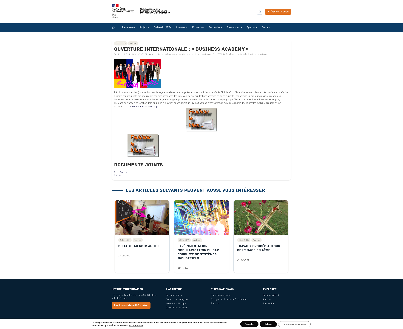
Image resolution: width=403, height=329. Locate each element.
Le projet (154, 106)
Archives (133, 43)
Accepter (249, 324)
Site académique (174, 295)
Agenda (267, 299)
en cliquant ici (136, 325)
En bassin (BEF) (162, 27)
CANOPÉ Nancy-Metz (176, 307)
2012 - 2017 (125, 240)
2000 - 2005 (244, 240)
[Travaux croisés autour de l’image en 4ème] (261, 217)
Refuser (268, 324)
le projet (117, 175)
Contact (266, 27)
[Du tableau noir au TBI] (142, 217)
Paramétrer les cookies (294, 324)
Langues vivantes (204, 54)
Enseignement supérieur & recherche (229, 299)
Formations (198, 27)
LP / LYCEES (217, 54)
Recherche (268, 303)
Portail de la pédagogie (177, 299)
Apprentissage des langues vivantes (166, 54)
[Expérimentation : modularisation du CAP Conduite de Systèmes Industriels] (201, 217)
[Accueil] (116, 27)
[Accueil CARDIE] (141, 13)
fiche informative (121, 172)
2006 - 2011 (121, 43)
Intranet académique (176, 303)
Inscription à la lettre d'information (131, 305)
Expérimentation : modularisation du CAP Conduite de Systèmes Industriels (198, 252)
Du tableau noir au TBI (138, 246)
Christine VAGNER (139, 54)
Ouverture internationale (257, 54)
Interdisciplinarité (189, 54)
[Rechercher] (260, 12)
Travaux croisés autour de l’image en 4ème (258, 248)
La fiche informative (140, 106)
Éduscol (215, 303)
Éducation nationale (220, 295)
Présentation (128, 27)
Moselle (243, 54)
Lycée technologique (231, 54)
